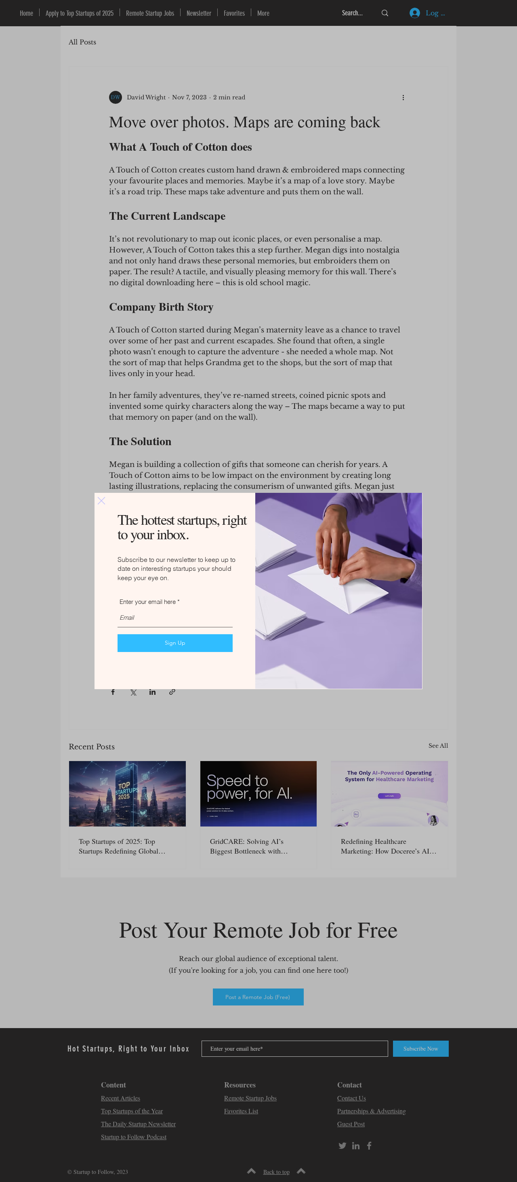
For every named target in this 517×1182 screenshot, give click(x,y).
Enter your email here (148, 602)
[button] (101, 501)
